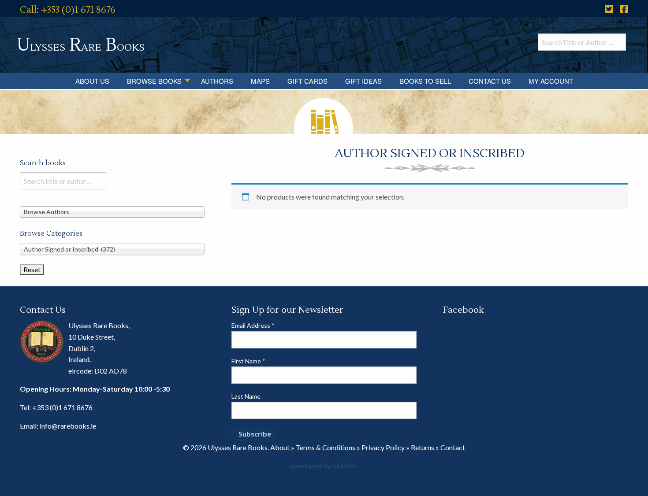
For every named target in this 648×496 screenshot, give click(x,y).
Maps (260, 80)
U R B (81, 45)
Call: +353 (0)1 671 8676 (67, 10)
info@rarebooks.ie (68, 426)
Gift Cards (307, 80)
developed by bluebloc (324, 465)
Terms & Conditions (325, 447)
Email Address (253, 325)
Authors (217, 80)
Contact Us (490, 80)
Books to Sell (425, 80)
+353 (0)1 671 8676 (62, 407)
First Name (248, 361)
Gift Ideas (363, 80)
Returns (422, 447)
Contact (452, 447)
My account (551, 80)
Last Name (246, 396)
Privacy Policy (383, 447)
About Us (92, 80)
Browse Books (154, 80)
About (280, 447)
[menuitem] (92, 81)
